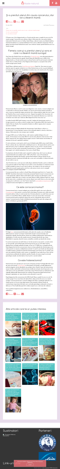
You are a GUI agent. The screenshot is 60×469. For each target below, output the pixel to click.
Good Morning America (28, 66)
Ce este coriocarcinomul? (12, 32)
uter (12, 232)
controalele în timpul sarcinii (43, 181)
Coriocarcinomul (10, 192)
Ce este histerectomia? (11, 33)
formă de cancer (35, 56)
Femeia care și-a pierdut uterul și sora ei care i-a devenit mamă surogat (23, 30)
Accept (30, 464)
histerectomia (21, 265)
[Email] (22, 22)
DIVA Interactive (53, 467)
